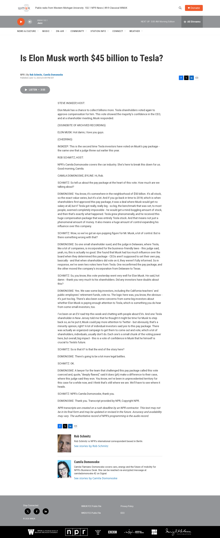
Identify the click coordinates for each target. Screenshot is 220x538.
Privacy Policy (127, 506)
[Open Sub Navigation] (38, 31)
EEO (123, 513)
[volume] (29, 21)
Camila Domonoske (53, 74)
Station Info (98, 31)
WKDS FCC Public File (91, 513)
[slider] (34, 21)
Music (46, 31)
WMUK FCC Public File (91, 506)
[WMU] (43, 532)
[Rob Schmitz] (64, 443)
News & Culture (26, 31)
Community (77, 31)
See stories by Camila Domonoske (95, 478)
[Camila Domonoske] (64, 469)
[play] (21, 22)
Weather (134, 31)
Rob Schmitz (36, 74)
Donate (195, 7)
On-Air (60, 31)
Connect (117, 31)
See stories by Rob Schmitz (91, 446)
